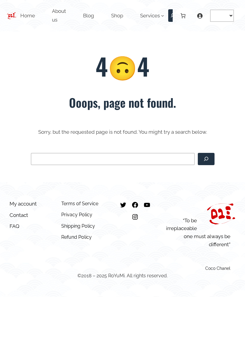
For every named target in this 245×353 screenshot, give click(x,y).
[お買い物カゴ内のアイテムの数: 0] (183, 15)
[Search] (206, 159)
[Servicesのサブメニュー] (162, 15)
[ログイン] (199, 15)
